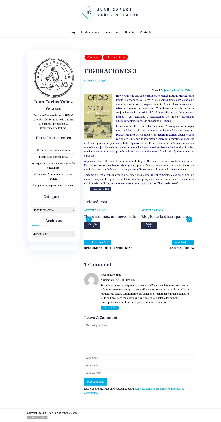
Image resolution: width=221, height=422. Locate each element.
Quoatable (41, 417)
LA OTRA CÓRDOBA (182, 248)
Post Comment (95, 381)
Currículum (111, 32)
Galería (130, 32)
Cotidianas (93, 57)
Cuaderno (91, 80)
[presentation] (89, 219)
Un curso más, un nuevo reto (53, 150)
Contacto (146, 32)
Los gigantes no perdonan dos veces (53, 185)
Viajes (103, 80)
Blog (72, 32)
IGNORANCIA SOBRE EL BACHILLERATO (109, 248)
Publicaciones (90, 32)
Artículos (91, 210)
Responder (110, 307)
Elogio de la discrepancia (53, 156)
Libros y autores (115, 57)
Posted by (173, 90)
